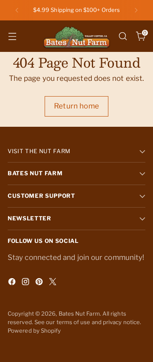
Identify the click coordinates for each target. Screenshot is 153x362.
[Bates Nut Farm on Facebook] (13, 283)
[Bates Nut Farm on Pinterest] (40, 283)
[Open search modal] (122, 36)
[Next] (136, 10)
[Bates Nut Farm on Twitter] (53, 283)
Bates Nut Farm (79, 313)
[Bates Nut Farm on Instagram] (26, 283)
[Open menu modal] (12, 36)
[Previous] (17, 10)
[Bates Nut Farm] (76, 36)
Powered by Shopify (34, 330)
